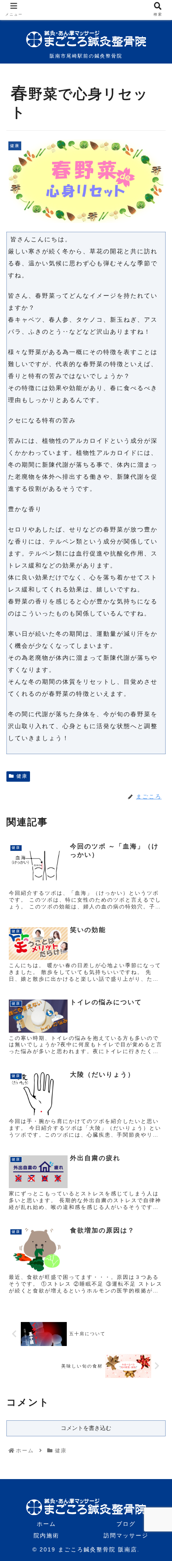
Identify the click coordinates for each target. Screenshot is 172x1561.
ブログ (126, 1524)
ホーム (46, 1524)
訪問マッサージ (126, 1535)
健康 (22, 776)
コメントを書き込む (86, 1428)
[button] (155, 996)
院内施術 (46, 1535)
